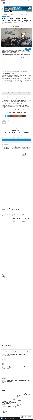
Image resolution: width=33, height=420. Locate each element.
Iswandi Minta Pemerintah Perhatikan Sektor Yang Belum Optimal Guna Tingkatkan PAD (16, 219)
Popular (6, 351)
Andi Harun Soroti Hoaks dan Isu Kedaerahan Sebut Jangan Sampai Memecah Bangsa (18, 374)
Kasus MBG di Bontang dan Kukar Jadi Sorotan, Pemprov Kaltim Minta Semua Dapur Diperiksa (17, 0)
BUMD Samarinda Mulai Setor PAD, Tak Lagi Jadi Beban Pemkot (16, 354)
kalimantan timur (19, 112)
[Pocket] (18, 26)
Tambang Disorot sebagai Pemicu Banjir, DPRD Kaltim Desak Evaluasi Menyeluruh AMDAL (26, 219)
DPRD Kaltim (9, 112)
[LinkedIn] (6, 26)
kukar (25, 112)
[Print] (25, 116)
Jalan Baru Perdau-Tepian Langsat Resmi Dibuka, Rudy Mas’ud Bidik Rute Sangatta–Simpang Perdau (17, 359)
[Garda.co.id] (6, 3)
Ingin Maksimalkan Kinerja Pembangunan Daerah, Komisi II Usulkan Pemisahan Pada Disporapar (6, 275)
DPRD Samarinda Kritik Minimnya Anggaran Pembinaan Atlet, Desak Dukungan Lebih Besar (15, 209)
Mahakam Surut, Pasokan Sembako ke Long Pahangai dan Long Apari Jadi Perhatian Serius (18, 381)
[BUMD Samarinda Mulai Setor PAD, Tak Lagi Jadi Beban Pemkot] (4, 356)
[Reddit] (12, 26)
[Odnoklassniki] (16, 26)
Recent (16, 351)
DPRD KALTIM (8, 14)
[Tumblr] (8, 26)
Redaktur (9, 120)
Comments (26, 351)
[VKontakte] (14, 26)
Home (3, 14)
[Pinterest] (10, 26)
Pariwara (5, 14)
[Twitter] (4, 26)
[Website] (7, 122)
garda (14, 112)
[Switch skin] (30, 4)
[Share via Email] (23, 116)
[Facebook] (2, 26)
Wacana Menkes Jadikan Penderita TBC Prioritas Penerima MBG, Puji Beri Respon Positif (26, 153)
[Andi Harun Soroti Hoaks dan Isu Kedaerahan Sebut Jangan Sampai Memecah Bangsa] (4, 377)
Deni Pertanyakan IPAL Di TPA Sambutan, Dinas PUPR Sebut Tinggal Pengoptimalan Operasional (6, 209)
